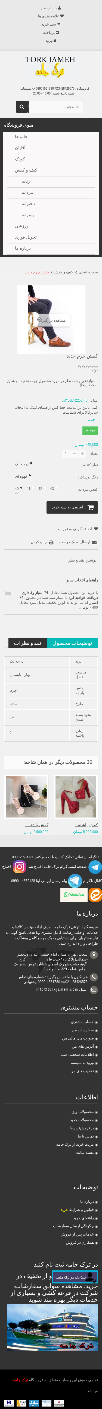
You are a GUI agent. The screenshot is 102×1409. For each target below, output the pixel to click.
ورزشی (22, 226)
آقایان (20, 148)
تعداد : (93, 454)
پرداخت (49, 33)
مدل (94, 401)
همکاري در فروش (80, 1243)
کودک (20, 159)
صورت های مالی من (78, 1039)
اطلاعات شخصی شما (77, 1055)
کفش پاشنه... (36, 825)
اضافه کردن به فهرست (74, 529)
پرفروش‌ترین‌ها (82, 1128)
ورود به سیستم (82, 1063)
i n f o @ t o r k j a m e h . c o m (57, 990)
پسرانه (28, 215)
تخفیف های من (82, 1071)
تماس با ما (86, 1137)
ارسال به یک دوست (74, 542)
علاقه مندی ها (48, 17)
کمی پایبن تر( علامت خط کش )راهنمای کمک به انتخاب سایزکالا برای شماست (56, 410)
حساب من (49, 8)
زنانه (26, 182)
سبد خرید (48, 25)
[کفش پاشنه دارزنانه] (26, 797)
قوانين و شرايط (77, 1210)
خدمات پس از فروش (77, 1235)
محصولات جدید (82, 1120)
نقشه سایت (84, 1153)
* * (95, 372)
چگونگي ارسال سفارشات (73, 1226)
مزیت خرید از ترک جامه (75, 1145)
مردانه (27, 193)
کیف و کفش (26, 171)
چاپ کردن (39, 542)
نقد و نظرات (27, 643)
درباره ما (87, 1202)
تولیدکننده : (89, 465)
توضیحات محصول (72, 643)
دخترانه (28, 204)
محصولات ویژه (82, 1112)
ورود (49, 41)
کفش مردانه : (87, 490)
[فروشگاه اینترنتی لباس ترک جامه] (51, 68)
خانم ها (21, 137)
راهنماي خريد (83, 1218)
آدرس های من (83, 1047)
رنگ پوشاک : (87, 478)
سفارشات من (83, 1030)
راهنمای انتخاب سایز (82, 580)
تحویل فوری (25, 238)
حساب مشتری (82, 1022)
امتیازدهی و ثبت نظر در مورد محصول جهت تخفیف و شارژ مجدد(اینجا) (52, 383)
